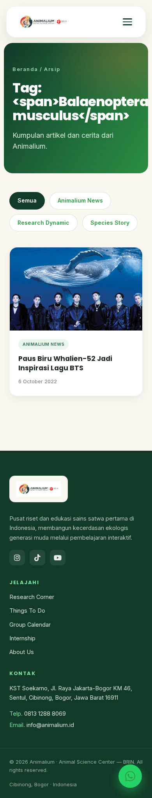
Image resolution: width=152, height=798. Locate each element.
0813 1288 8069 (45, 713)
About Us (21, 652)
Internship (22, 638)
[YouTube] (57, 557)
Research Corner (31, 597)
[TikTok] (37, 557)
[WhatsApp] (130, 776)
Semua (27, 200)
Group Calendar (30, 624)
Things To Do (27, 610)
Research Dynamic (43, 222)
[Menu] (127, 21)
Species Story (109, 222)
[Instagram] (17, 557)
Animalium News (80, 200)
